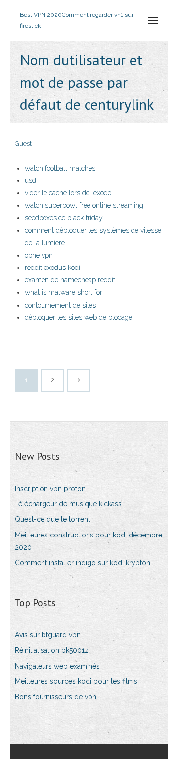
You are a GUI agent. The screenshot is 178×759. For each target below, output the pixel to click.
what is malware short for (63, 292)
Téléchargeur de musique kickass (68, 504)
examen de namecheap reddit (70, 280)
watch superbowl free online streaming (84, 205)
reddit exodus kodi (52, 267)
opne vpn (39, 255)
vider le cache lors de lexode (68, 193)
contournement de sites (60, 305)
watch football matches (60, 168)
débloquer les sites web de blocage (78, 317)
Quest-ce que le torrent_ (54, 519)
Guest (23, 143)
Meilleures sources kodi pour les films (76, 681)
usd (30, 180)
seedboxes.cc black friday (64, 218)
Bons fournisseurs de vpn (55, 697)
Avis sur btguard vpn (48, 635)
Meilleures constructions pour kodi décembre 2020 (88, 541)
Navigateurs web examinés (57, 666)
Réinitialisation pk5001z (52, 650)
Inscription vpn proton (50, 488)
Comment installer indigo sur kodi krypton (82, 563)
